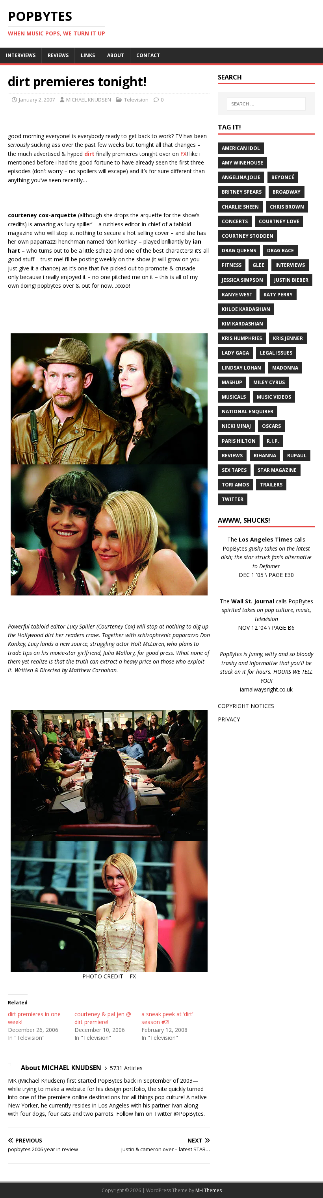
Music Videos (274, 397)
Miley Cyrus (269, 382)
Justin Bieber (291, 280)
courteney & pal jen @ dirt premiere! (102, 1018)
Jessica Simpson (242, 280)
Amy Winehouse (242, 162)
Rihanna (265, 455)
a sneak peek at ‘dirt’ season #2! (167, 1018)
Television (136, 99)
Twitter (232, 499)
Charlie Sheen (240, 206)
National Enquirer (247, 411)
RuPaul (296, 455)
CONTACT (148, 55)
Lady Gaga (235, 352)
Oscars (271, 426)
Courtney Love (279, 221)
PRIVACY (229, 719)
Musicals (234, 397)
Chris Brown (287, 206)
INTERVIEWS (20, 55)
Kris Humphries (242, 338)
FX (183, 153)
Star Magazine (277, 470)
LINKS (88, 55)
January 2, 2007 (37, 99)
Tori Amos (235, 484)
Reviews (232, 455)
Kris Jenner (288, 338)
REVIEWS (58, 55)
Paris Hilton (239, 441)
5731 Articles (126, 1068)
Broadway (287, 192)
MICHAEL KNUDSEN (88, 99)
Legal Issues (276, 352)
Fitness (231, 265)
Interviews (290, 265)
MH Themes (208, 1190)
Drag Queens (239, 250)
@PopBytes (189, 1113)
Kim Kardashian (242, 323)
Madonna (285, 367)
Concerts (235, 221)
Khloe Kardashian (246, 309)
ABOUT (115, 55)
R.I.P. (273, 441)
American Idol (241, 148)
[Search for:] (266, 104)
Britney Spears (242, 192)
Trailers (271, 484)
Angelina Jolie (241, 177)
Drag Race (280, 250)
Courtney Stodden (247, 236)
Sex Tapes (234, 470)
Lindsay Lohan (241, 367)
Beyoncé (282, 177)
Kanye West (237, 294)
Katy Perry (278, 294)
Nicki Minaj (236, 426)
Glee (258, 265)
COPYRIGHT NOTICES (246, 706)
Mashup (232, 382)
